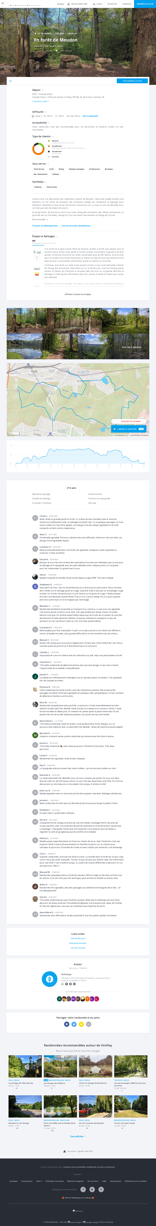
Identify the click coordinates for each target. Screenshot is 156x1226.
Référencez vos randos (136, 1181)
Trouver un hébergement (45, 225)
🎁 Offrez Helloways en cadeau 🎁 (78, 1198)
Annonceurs (115, 1181)
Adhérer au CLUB (145, 4)
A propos (13, 1181)
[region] (78, 399)
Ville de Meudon (78, 938)
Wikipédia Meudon (78, 943)
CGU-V (39, 1181)
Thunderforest (119, 435)
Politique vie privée (54, 1181)
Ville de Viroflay (78, 947)
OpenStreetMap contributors (139, 435)
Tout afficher (76, 1136)
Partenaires (26, 1181)
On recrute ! (93, 1181)
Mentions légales (75, 1181)
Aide (104, 1181)
